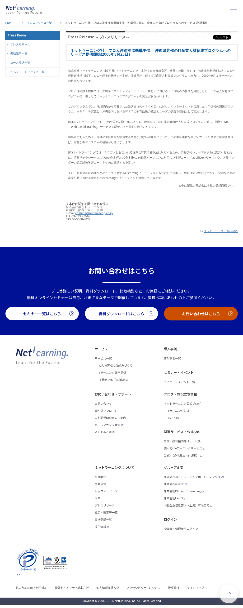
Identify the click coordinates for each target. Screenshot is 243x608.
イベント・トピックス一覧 (27, 72)
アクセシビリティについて (143, 588)
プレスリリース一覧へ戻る (221, 231)
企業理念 (100, 484)
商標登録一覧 (103, 519)
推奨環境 (173, 588)
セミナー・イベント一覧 (179, 382)
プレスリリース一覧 (39, 23)
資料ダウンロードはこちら (121, 313)
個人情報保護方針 (107, 588)
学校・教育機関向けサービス (182, 441)
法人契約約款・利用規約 (31, 588)
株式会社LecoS (173, 498)
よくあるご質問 (105, 432)
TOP (8, 23)
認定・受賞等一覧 (106, 512)
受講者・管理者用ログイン (181, 529)
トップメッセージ (106, 491)
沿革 (97, 498)
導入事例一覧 (172, 358)
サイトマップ (195, 588)
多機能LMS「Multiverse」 (115, 379)
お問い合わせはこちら (201, 313)
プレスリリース (20, 44)
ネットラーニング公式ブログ (182, 403)
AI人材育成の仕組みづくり (116, 365)
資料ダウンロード (106, 410)
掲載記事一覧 (18, 53)
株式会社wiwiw (174, 484)
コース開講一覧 (20, 63)
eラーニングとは (178, 410)
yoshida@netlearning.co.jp (94, 213)
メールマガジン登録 (107, 425)
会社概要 (100, 477)
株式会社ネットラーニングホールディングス (192, 477)
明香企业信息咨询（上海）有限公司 (186, 505)
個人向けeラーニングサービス (183, 448)
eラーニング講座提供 (112, 372)
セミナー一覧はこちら (42, 313)
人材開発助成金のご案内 (110, 418)
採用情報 (100, 526)
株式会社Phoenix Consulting (182, 491)
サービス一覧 (103, 358)
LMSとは (173, 418)
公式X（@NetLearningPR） (181, 455)
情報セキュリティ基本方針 (72, 588)
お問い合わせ (103, 403)
